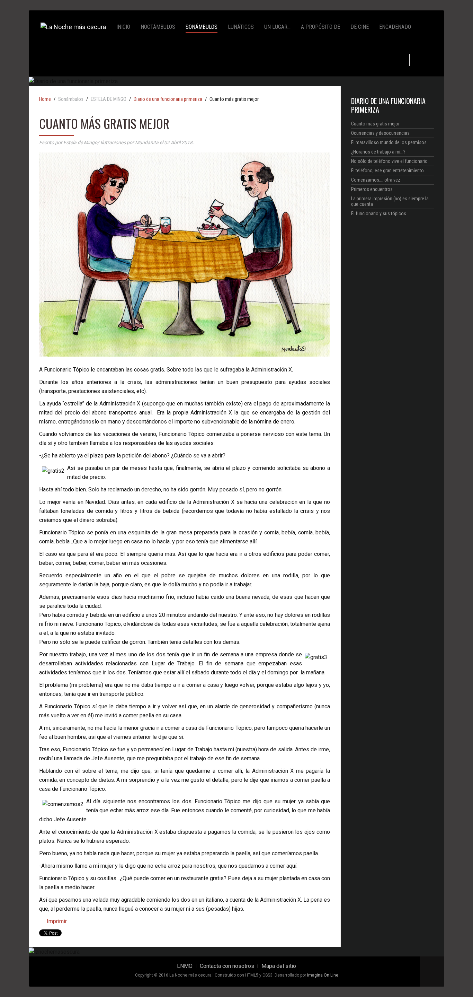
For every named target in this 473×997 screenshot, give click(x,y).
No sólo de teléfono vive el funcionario (389, 161)
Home (45, 99)
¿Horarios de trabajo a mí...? (378, 152)
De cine (359, 27)
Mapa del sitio (278, 966)
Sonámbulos (201, 27)
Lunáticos (241, 27)
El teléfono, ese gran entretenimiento (387, 170)
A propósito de (320, 27)
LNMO (185, 966)
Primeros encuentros (372, 189)
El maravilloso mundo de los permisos (389, 142)
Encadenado (395, 27)
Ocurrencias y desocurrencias (380, 133)
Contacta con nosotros (227, 966)
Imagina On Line (322, 975)
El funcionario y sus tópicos (378, 213)
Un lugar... (277, 27)
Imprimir (56, 921)
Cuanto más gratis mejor (375, 123)
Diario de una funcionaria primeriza (168, 99)
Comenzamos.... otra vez (375, 180)
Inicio (123, 27)
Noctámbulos (158, 27)
